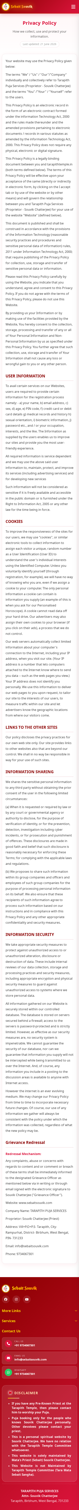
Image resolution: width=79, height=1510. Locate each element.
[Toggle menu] (73, 7)
